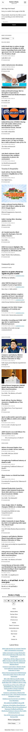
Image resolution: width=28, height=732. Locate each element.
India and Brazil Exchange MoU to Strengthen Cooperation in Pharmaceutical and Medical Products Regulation (14, 93)
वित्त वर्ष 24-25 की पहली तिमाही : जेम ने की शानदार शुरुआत (12, 581)
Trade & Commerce (14, 625)
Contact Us (14, 639)
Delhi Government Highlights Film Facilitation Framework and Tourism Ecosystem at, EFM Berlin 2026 (13, 249)
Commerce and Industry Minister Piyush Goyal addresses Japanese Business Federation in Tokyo (12, 357)
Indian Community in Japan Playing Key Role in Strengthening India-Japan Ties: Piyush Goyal (14, 523)
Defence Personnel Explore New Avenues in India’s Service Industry (13, 448)
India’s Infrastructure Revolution (12, 65)
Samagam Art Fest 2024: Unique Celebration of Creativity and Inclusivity (12, 309)
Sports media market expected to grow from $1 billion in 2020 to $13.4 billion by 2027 (14, 419)
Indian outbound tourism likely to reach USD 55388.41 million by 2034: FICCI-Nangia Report (13, 206)
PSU (14, 636)
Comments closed (6, 60)
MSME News (14, 617)
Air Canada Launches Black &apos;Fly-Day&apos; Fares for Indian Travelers (12, 234)
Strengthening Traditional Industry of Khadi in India (14, 461)
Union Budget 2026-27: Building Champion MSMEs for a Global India (13, 506)
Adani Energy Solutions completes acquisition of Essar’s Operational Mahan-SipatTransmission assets (12, 296)
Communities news (20, 275)
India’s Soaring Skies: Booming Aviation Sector (11, 220)
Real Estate (14, 634)
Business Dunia (14, 2)
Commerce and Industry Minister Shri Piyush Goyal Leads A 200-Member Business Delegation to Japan (14, 694)
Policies (14, 622)
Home (14, 608)
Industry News (14, 611)
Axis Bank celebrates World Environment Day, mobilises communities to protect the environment (10, 156)
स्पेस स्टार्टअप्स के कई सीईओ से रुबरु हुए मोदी (14, 703)
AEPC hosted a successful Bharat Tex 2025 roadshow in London (13, 433)
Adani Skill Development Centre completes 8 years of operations (12, 284)
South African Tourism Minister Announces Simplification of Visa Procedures (12, 174)
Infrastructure (14, 620)
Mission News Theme (9, 729)
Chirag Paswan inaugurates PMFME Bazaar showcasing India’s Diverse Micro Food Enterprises (13, 387)
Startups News (14, 614)
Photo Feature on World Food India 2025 (13, 476)
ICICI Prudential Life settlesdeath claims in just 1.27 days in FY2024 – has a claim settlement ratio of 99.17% (14, 140)
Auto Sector (14, 631)
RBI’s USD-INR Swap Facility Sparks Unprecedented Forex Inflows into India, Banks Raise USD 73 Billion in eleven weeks (14, 680)
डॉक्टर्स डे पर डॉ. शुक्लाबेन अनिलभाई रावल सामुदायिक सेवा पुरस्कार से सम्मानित (12, 273)
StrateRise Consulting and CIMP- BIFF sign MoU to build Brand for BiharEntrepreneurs (14, 322)
